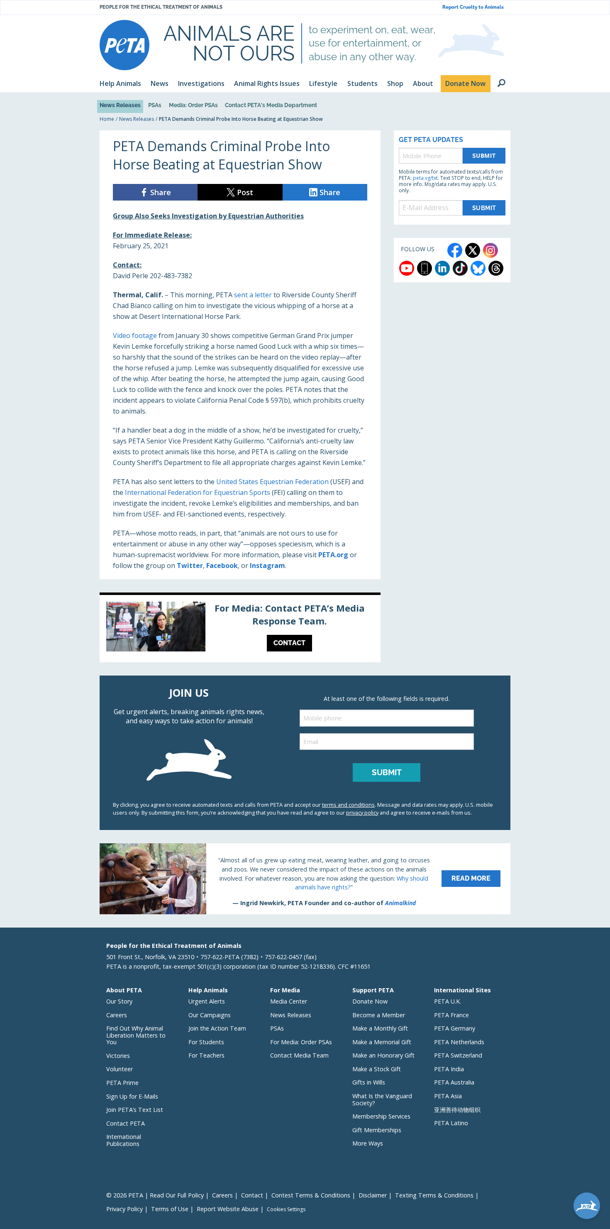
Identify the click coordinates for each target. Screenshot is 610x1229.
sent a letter (253, 294)
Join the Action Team (217, 1028)
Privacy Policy (124, 1209)
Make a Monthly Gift (380, 1028)
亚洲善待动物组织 (457, 1110)
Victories (118, 1056)
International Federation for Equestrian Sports (197, 492)
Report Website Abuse (228, 1209)
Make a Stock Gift (376, 1069)
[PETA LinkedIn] (442, 268)
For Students (206, 1042)
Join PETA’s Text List (134, 1110)
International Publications (123, 1140)
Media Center (288, 1001)
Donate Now (370, 1001)
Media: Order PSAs (193, 105)
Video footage (135, 335)
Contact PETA (125, 1123)
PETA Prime (122, 1083)
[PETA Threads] (495, 268)
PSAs (154, 105)
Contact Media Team (299, 1055)
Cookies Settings (286, 1209)
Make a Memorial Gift (381, 1042)
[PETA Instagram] (490, 250)
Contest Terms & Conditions (310, 1195)
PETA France (451, 1015)
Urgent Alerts (206, 1001)
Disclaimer (373, 1195)
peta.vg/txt (425, 177)
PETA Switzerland (458, 1055)
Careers (116, 1015)
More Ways (367, 1143)
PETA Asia (448, 1096)
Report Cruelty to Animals (473, 7)
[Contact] (240, 628)
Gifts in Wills (368, 1082)
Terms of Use (169, 1209)
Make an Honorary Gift (383, 1055)
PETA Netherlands (459, 1042)
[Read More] (305, 878)
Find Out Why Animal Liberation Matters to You (136, 1035)
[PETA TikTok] (460, 268)
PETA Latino (451, 1123)
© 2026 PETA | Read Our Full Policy (155, 1195)
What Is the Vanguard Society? (382, 1099)
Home (107, 118)
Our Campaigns (209, 1015)
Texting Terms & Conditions (434, 1195)
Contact (252, 1195)
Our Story (119, 1001)
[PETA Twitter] (472, 250)
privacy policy (362, 812)
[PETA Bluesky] (478, 268)
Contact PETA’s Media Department (271, 105)
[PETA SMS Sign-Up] (424, 268)
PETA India (449, 1069)
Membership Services (381, 1116)
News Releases (120, 105)
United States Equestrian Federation (272, 481)
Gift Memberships (376, 1130)
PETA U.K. (447, 1001)
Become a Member (378, 1015)
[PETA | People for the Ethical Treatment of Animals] (124, 45)
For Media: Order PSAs (301, 1042)
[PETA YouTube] (406, 268)
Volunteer (119, 1069)
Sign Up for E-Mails (132, 1096)
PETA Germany (454, 1028)
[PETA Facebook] (454, 250)
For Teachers (206, 1055)
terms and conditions (348, 804)
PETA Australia (454, 1082)
